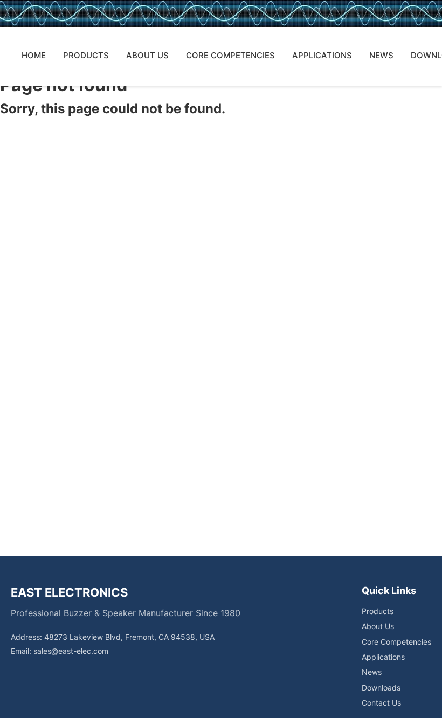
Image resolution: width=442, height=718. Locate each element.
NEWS (381, 55)
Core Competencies (396, 641)
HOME (34, 55)
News (372, 671)
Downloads (381, 687)
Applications (383, 656)
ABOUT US (147, 55)
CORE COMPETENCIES (230, 55)
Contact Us (381, 702)
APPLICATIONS (322, 55)
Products (377, 611)
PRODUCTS (86, 55)
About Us (378, 626)
